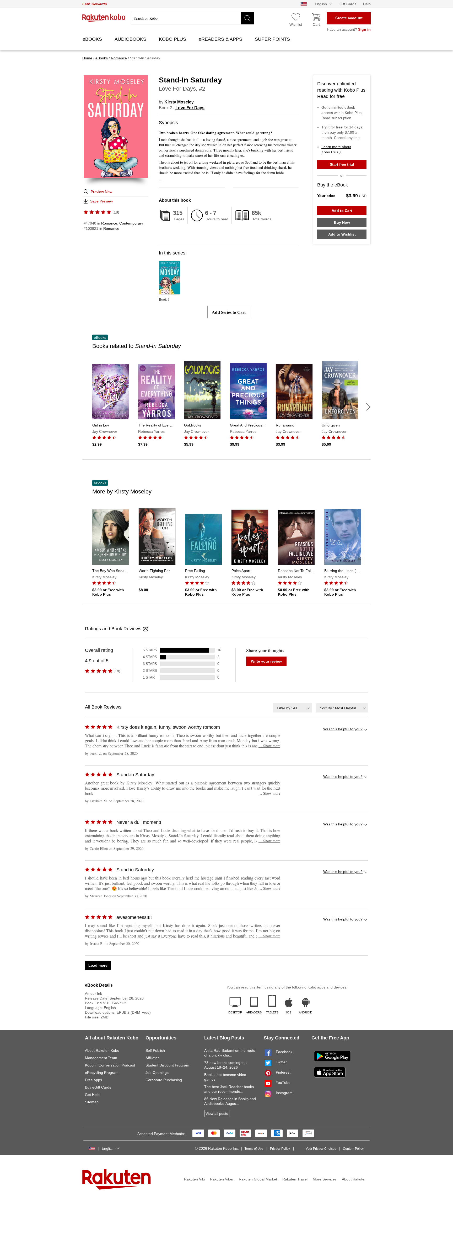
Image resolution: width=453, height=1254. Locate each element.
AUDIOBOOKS (131, 39)
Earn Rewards (94, 4)
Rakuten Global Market (258, 1179)
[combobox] (292, 707)
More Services (325, 1179)
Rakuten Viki (194, 1179)
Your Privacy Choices (321, 1149)
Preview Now (101, 192)
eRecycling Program (101, 1072)
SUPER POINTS (273, 39)
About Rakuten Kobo (102, 1050)
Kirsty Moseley (179, 102)
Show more (269, 745)
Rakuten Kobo (104, 17)
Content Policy (353, 1149)
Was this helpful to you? (343, 729)
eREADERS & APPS (221, 39)
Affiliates (152, 1058)
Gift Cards (347, 4)
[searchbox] (192, 18)
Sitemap (92, 1102)
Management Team (101, 1058)
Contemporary (131, 223)
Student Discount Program (167, 1065)
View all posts (217, 1113)
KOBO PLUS (173, 39)
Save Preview (101, 201)
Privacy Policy (280, 1149)
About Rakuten (354, 1179)
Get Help (92, 1094)
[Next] (368, 407)
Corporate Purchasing (163, 1080)
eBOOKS (93, 39)
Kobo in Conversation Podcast (110, 1065)
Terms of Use (254, 1149)
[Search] (247, 18)
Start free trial (342, 164)
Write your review (266, 661)
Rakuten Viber (222, 1179)
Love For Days (189, 108)
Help (367, 4)
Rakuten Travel (295, 1179)
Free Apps (93, 1080)
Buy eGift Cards (98, 1087)
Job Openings (157, 1072)
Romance (109, 223)
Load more (97, 965)
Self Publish (155, 1050)
